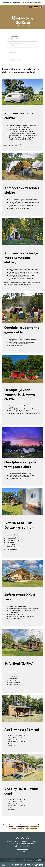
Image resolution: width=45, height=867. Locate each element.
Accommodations (17, 2)
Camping (5, 2)
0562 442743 (24, 846)
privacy (20, 860)
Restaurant (38, 2)
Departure (11, 58)
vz (38, 860)
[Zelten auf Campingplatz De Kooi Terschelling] (36, 7)
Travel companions (13, 36)
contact (22, 852)
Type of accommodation (15, 43)
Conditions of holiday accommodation (22, 828)
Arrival (10, 51)
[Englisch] (41, 7)
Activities (29, 2)
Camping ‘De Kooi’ (22, 864)
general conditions (10, 860)
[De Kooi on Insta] (27, 837)
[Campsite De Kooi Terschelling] (22, 23)
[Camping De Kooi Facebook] (17, 837)
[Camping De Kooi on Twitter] (22, 837)
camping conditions (31, 827)
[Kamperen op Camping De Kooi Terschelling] (31, 7)
